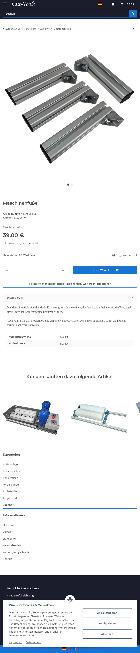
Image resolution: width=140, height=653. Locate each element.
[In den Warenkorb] (6, 41)
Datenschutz (33, 642)
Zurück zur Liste (14, 28)
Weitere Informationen (97, 283)
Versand (33, 243)
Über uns (8, 525)
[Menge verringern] (7, 270)
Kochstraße (10, 491)
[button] (113, 4)
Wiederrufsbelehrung (20, 595)
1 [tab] (68, 184)
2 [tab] (72, 184)
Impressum (15, 642)
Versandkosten (12, 545)
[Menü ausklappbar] (5, 2)
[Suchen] (133, 14)
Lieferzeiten (10, 538)
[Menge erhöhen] (63, 270)
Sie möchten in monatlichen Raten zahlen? (70, 283)
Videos (7, 532)
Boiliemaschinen (13, 471)
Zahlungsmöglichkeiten (17, 552)
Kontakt (7, 559)
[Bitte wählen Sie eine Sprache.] (102, 4)
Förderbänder (11, 484)
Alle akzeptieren (107, 612)
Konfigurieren (107, 623)
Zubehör (21, 217)
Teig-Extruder (11, 498)
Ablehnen (107, 633)
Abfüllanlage (10, 464)
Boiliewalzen (10, 478)
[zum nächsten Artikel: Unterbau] (133, 29)
